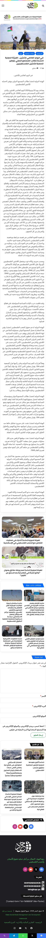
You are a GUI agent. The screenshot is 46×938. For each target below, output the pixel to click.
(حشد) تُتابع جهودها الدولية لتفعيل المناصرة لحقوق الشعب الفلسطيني (35, 766)
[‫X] (25, 826)
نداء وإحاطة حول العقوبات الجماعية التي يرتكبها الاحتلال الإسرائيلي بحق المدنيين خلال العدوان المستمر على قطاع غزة (34, 803)
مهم (20, 53)
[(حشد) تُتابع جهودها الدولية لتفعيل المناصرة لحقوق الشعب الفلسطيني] (34, 754)
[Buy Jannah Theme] (23, 17)
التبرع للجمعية (9, 922)
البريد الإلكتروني (39, 706)
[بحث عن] (43, 6)
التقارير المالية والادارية (25, 922)
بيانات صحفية (29, 53)
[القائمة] (3, 6)
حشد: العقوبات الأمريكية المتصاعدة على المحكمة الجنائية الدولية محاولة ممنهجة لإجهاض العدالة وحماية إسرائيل (12, 643)
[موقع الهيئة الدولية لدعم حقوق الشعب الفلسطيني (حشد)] (32, 5)
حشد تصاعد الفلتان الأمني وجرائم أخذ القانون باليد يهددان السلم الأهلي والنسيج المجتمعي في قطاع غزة (34, 643)
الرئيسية (39, 53)
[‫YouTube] (20, 826)
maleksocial (23, 918)
